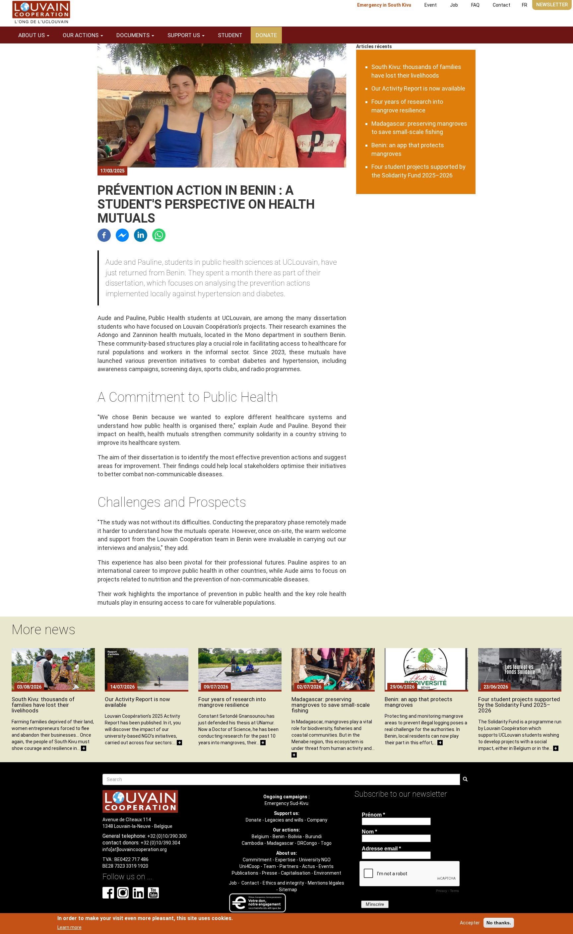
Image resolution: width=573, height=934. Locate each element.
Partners (289, 866)
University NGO (315, 859)
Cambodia (252, 843)
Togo (326, 843)
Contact (501, 5)
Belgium (260, 836)
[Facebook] (104, 234)
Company (317, 820)
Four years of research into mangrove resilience (232, 702)
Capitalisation (295, 873)
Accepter (470, 922)
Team (269, 866)
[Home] (41, 12)
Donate (266, 35)
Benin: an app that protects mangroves (418, 702)
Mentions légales (326, 883)
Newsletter (552, 5)
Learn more (69, 927)
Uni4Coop (249, 866)
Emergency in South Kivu (384, 5)
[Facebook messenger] (122, 234)
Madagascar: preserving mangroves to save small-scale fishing (330, 705)
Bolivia (295, 836)
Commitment (257, 859)
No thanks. (498, 922)
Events (326, 866)
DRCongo (307, 843)
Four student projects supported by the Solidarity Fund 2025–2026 (519, 705)
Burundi (313, 836)
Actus (308, 866)
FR (524, 5)
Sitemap (288, 889)
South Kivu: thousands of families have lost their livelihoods (43, 705)
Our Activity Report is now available (418, 88)
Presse (269, 873)
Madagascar (280, 843)
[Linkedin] (140, 234)
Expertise (285, 859)
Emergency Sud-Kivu (286, 803)
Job (454, 5)
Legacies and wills (284, 820)
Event (430, 5)
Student (230, 35)
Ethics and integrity (283, 883)
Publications (245, 873)
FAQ (475, 5)
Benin (279, 836)
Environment (327, 873)
